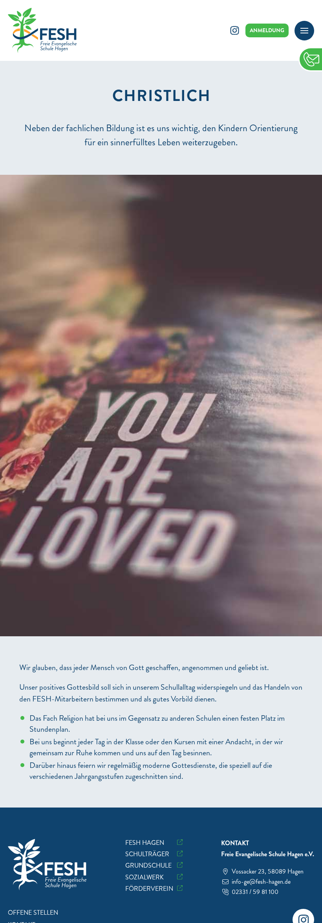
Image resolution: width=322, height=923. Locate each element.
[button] (304, 30)
